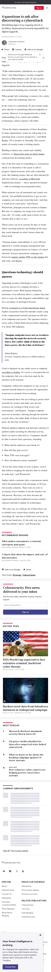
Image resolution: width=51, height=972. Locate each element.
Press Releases (8, 908)
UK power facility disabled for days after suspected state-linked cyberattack (27, 744)
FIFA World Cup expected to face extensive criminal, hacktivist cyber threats (24, 663)
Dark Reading (27, 913)
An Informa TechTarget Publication (25, 2)
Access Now (10, 967)
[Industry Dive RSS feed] (23, 871)
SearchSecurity (28, 916)
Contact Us (7, 894)
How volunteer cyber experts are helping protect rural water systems (27, 772)
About (4, 886)
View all (6, 850)
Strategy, (17, 575)
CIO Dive (26, 909)
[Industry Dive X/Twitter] (16, 871)
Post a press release (19, 850)
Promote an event (29, 894)
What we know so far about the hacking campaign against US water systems (26, 757)
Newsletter (6, 898)
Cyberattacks (29, 575)
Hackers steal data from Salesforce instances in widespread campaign (25, 708)
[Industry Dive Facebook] (10, 871)
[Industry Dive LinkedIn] (3, 871)
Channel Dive (27, 905)
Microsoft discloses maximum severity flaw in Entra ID (25, 733)
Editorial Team (8, 890)
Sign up (39, 8)
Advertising (26, 886)
